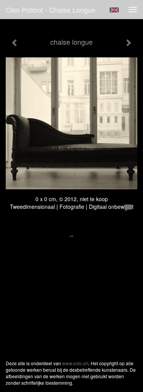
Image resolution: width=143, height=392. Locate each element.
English (114, 10)
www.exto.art (75, 363)
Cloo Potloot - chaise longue (50, 10)
